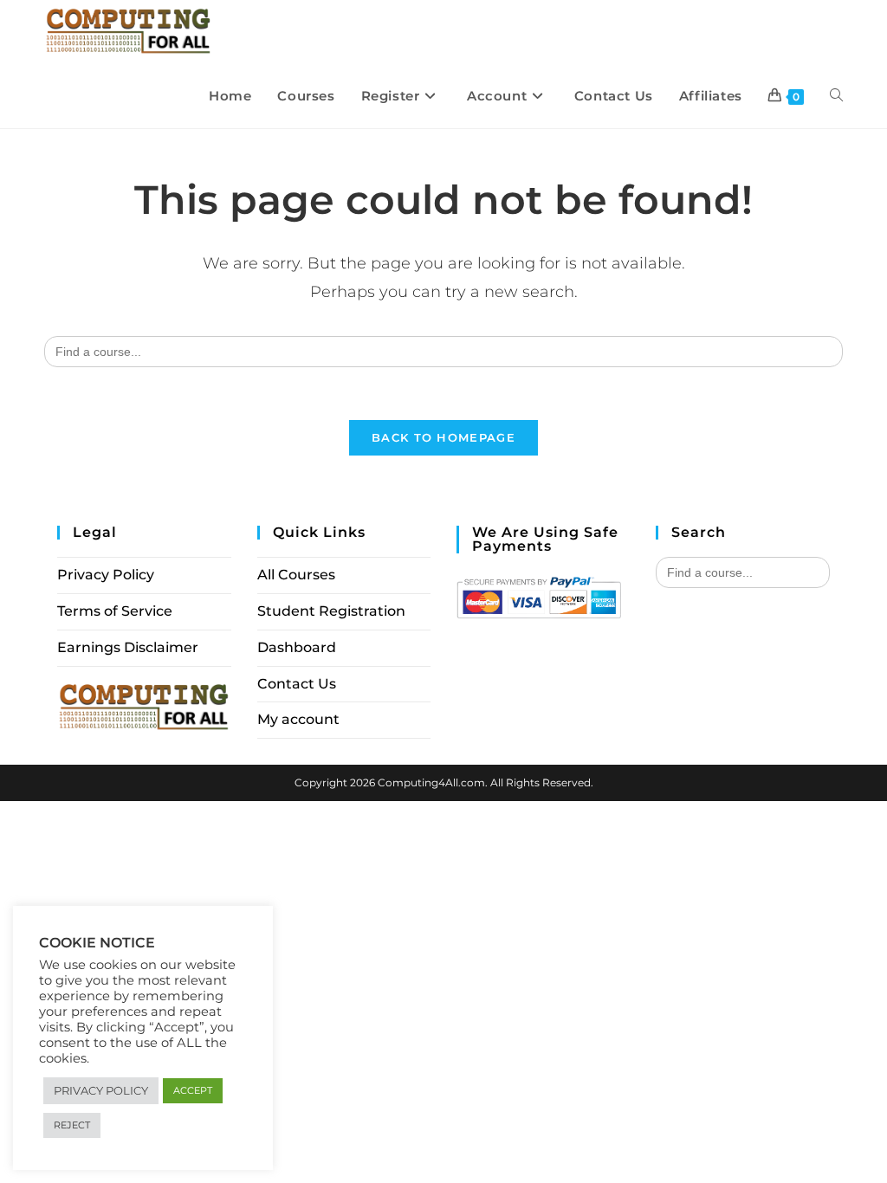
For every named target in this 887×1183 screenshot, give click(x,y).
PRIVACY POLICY (101, 1090)
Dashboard (296, 647)
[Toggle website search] (836, 96)
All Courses (296, 574)
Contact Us (296, 684)
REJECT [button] (72, 1125)
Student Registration (331, 611)
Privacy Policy (105, 574)
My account (298, 719)
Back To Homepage (443, 437)
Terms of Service (114, 611)
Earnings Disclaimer (127, 647)
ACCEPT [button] (192, 1090)
